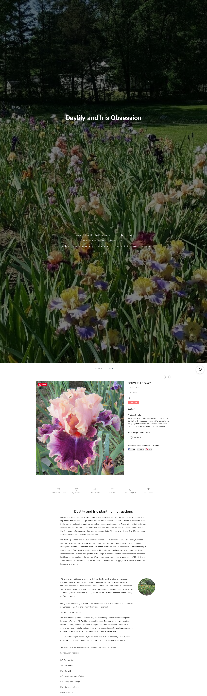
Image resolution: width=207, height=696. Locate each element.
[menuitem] (165, 377)
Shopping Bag (130, 492)
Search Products (59, 492)
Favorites (112, 492)
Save (44, 385)
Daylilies (98, 368)
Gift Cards (148, 492)
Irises (110, 368)
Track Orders (94, 492)
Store (130, 387)
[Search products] (200, 370)
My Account (77, 492)
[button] (136, 437)
